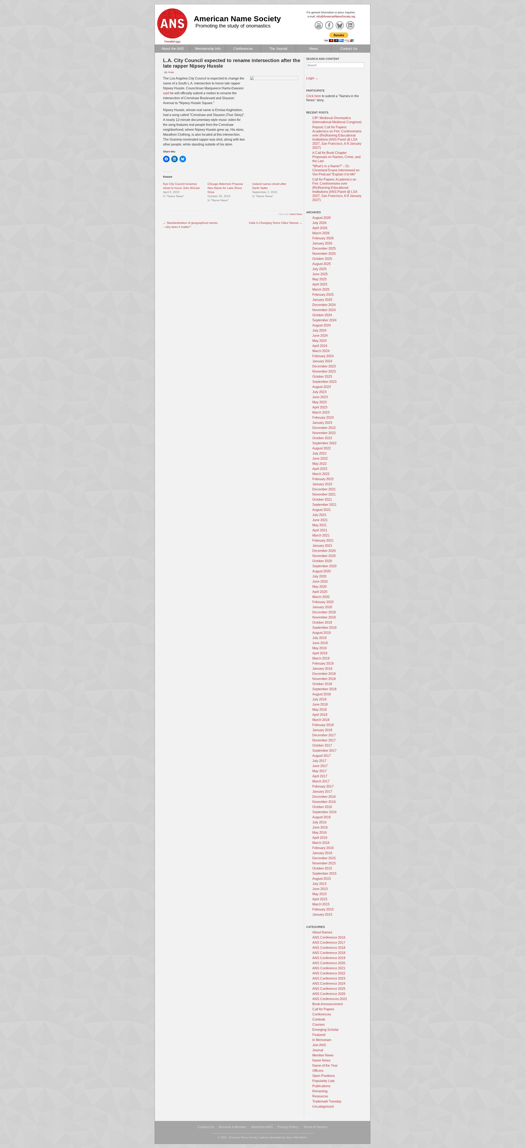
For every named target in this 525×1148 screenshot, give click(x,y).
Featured (318, 1035)
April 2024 (319, 346)
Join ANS (319, 1045)
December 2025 (324, 248)
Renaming (320, 1091)
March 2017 (321, 781)
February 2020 (323, 602)
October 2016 (322, 807)
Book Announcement (327, 1004)
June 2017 (320, 766)
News (313, 49)
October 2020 (322, 561)
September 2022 (324, 443)
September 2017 (324, 750)
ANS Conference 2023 (328, 978)
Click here (313, 96)
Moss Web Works (296, 1137)
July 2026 (319, 223)
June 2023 (320, 397)
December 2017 (324, 735)
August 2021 (321, 509)
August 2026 (321, 217)
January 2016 (322, 853)
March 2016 (321, 843)
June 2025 (320, 274)
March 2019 (321, 658)
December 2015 (324, 858)
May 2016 (319, 832)
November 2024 (324, 310)
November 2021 (324, 494)
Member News (322, 1055)
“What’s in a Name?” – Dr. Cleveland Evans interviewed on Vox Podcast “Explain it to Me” (336, 170)
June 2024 (320, 335)
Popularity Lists (323, 1081)
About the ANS (172, 49)
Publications (321, 1086)
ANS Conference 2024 (328, 983)
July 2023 (319, 392)
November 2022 (324, 433)
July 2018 (319, 699)
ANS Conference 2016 (328, 937)
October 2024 (322, 315)
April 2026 (319, 228)
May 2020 (319, 586)
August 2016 (321, 817)
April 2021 (319, 530)
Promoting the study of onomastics (232, 25)
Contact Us (348, 49)
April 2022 (319, 469)
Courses (318, 1024)
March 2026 (321, 233)
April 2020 (319, 591)
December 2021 (324, 489)
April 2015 (319, 899)
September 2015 (324, 873)
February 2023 (323, 417)
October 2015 (322, 868)
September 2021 (324, 504)
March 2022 (321, 474)
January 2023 (322, 422)
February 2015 (323, 909)
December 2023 (324, 366)
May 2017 (319, 771)
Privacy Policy (288, 1127)
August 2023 (321, 387)
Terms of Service (315, 1127)
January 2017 (322, 791)
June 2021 (320, 520)
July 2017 (319, 761)
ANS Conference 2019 (328, 958)
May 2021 (319, 525)
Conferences (243, 49)
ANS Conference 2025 (328, 988)
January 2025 (322, 299)
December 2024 (324, 305)
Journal (317, 1050)
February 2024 (323, 356)
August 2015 (321, 878)
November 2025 (324, 253)
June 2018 (320, 704)
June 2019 (320, 643)
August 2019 (321, 632)
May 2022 (319, 463)
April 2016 (319, 837)
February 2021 (323, 540)
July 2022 (319, 453)
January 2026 (322, 243)
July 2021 (319, 515)
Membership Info (208, 49)
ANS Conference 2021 (328, 968)
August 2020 (321, 571)
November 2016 (324, 802)
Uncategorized (323, 1106)
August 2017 (321, 755)
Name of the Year (325, 1065)
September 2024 (324, 320)
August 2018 (321, 694)
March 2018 (321, 720)
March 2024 (321, 351)
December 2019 (324, 612)
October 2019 (322, 622)
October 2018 (322, 684)
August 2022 (321, 448)
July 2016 (319, 822)
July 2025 (319, 269)
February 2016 (323, 848)
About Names (322, 932)
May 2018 (319, 709)
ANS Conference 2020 (328, 963)
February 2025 (323, 294)
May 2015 (319, 894)
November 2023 (324, 371)
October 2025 (322, 258)
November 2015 (324, 863)
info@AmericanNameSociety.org (335, 16)
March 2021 (321, 535)
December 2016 (324, 796)
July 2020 (319, 576)
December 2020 (324, 550)
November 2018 (324, 679)
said (166, 93)
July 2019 (319, 638)
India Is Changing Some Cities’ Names (275, 222)
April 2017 (319, 776)
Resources (320, 1096)
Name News (296, 214)
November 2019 (324, 617)
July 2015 (319, 883)
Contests (318, 1019)
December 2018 (324, 673)
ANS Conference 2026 (328, 994)
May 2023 (319, 402)
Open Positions (323, 1076)
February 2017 (323, 786)
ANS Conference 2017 (328, 942)
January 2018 (322, 730)
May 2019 (319, 648)
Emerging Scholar (325, 1029)
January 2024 (322, 361)
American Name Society (237, 18)
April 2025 (319, 284)
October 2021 (322, 499)
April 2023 (319, 407)
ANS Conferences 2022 (329, 999)
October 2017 (322, 745)
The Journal (278, 49)
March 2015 (321, 904)
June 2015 (320, 889)
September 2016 (324, 812)
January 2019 (322, 668)
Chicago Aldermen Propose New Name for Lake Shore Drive (225, 188)
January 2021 (322, 545)
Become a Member (232, 1127)
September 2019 (324, 627)
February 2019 (323, 663)
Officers (317, 1070)
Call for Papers (323, 1009)
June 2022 (320, 458)
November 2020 (324, 556)
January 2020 (322, 607)
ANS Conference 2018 (328, 947)
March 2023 (321, 412)
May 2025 (319, 279)
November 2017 (324, 740)
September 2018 (324, 689)
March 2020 (321, 597)
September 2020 (324, 566)
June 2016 (320, 827)
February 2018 (323, 725)
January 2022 (322, 484)
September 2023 (324, 381)
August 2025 (321, 264)
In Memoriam (321, 1040)
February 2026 (323, 238)
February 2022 (323, 479)
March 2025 (321, 289)
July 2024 (319, 330)
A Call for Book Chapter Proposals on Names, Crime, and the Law (336, 157)
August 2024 (321, 325)
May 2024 (319, 340)
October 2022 (322, 438)
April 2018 (319, 714)
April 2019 (319, 653)
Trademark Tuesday (326, 1101)
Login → (312, 78)
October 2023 (322, 376)
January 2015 (322, 914)
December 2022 (324, 428)
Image (171, 72)
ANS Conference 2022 (328, 973)
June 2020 (320, 581)
